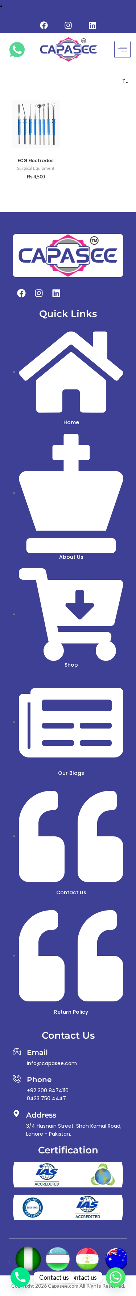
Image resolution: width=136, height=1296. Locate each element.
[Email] (17, 1051)
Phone (39, 1079)
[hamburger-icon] (122, 49)
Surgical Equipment (35, 168)
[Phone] (17, 1078)
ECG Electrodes (36, 160)
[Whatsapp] (115, 1277)
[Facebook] (44, 25)
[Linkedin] (92, 25)
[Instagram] (68, 25)
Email (37, 1052)
